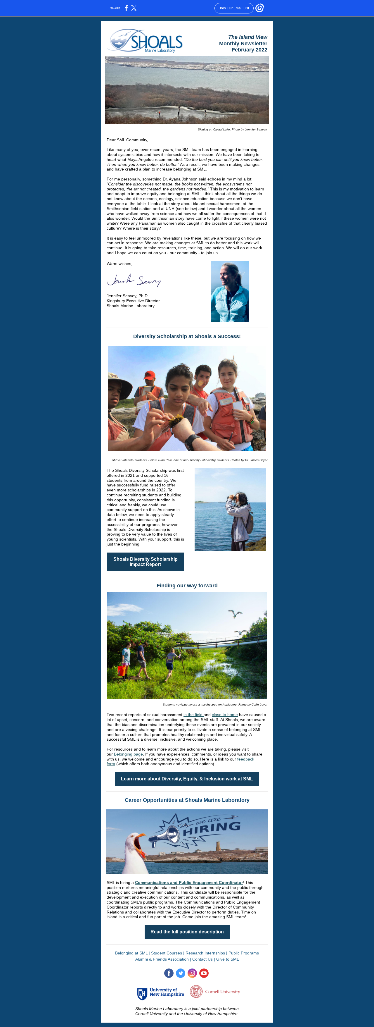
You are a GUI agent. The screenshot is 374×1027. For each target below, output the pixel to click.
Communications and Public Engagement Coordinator (189, 882)
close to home (225, 714)
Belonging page (128, 754)
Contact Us (202, 959)
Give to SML (227, 959)
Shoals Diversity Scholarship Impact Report (145, 562)
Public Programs (243, 953)
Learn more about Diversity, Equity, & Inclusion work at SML (187, 778)
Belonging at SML (131, 953)
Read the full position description (187, 931)
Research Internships (205, 953)
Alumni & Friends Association (162, 959)
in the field (193, 714)
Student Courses (166, 953)
